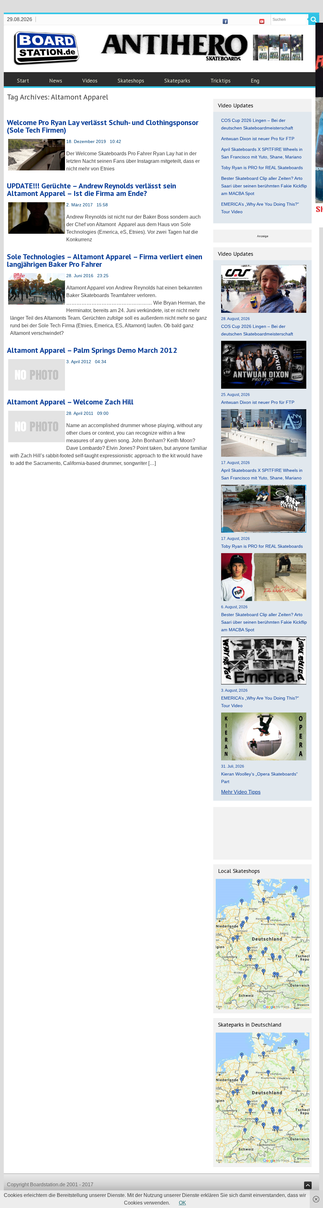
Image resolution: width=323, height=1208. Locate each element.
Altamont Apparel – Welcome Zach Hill (70, 402)
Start (23, 80)
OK (182, 1202)
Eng (255, 80)
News (55, 80)
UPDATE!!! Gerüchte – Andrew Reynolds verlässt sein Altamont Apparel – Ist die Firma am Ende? (91, 189)
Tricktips (220, 80)
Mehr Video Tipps (241, 792)
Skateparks (177, 80)
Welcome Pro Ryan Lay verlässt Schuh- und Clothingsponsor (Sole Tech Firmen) (102, 126)
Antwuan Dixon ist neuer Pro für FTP (257, 138)
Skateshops (131, 80)
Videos (89, 80)
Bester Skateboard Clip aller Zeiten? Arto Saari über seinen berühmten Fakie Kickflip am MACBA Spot (264, 186)
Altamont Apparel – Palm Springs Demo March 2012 (92, 350)
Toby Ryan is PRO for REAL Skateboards (262, 167)
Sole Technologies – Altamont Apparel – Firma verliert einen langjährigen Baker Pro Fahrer (104, 260)
